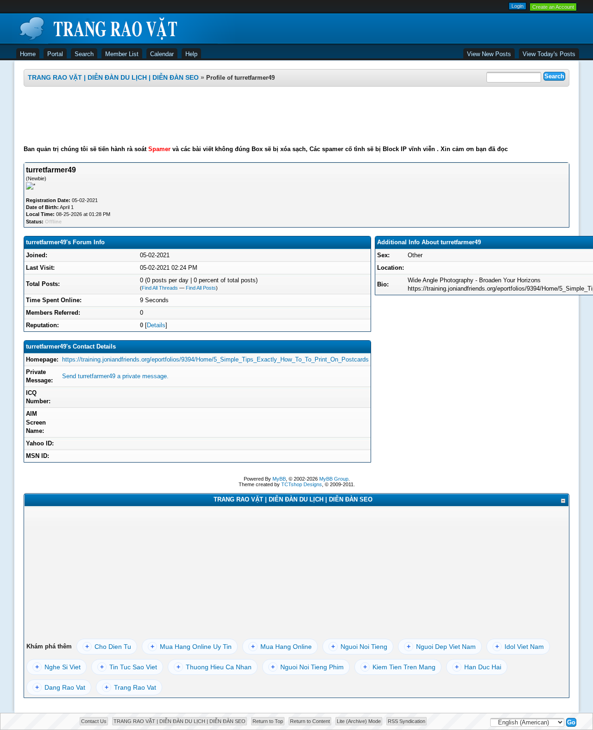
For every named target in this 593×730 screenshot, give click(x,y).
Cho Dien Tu (108, 646)
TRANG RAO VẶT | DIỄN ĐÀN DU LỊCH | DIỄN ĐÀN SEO (113, 77)
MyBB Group (333, 479)
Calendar (162, 54)
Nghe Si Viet (58, 667)
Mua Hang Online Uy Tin (191, 646)
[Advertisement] (296, 116)
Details (156, 325)
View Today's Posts (549, 54)
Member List (122, 54)
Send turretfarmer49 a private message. (115, 376)
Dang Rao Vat (60, 687)
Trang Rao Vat (130, 687)
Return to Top (267, 721)
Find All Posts (201, 288)
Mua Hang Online (281, 646)
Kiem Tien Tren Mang (399, 667)
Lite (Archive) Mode (359, 721)
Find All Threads (160, 288)
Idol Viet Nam (519, 646)
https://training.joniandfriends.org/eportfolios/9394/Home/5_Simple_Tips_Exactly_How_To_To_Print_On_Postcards (215, 359)
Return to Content (310, 721)
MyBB (279, 479)
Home (28, 54)
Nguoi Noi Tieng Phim (307, 667)
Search (84, 54)
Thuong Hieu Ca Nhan (214, 667)
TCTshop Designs (301, 484)
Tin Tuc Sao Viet (128, 667)
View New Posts (489, 54)
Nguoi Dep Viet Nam (441, 646)
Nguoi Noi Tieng (359, 646)
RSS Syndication (406, 721)
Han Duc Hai (478, 667)
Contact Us (94, 721)
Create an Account (553, 7)
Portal (55, 54)
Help (191, 54)
